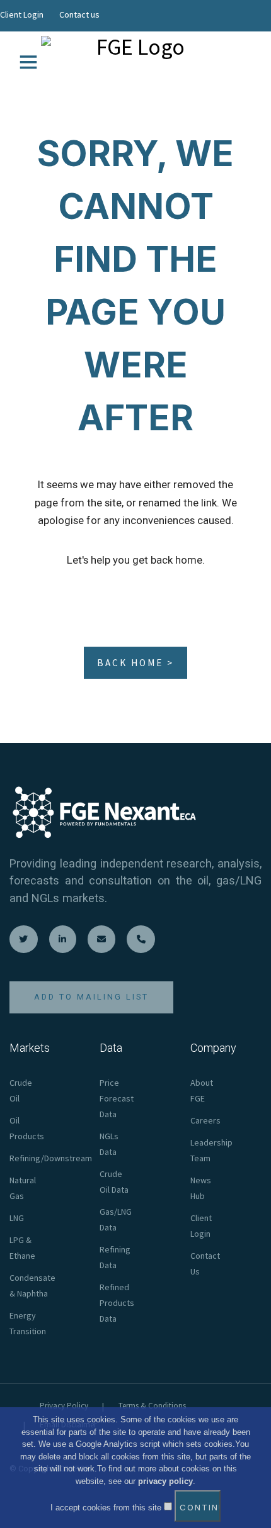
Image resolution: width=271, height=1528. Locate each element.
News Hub (200, 1188)
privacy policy (165, 1481)
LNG (16, 1218)
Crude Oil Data (114, 1181)
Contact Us (205, 1263)
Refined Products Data (117, 1302)
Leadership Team (211, 1150)
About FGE (201, 1090)
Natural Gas (22, 1188)
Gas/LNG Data (116, 1219)
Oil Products (26, 1128)
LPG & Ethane (22, 1247)
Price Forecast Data (117, 1098)
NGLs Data (109, 1143)
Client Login (21, 14)
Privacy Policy (64, 1405)
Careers (205, 1120)
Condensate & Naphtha (32, 1285)
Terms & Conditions (152, 1405)
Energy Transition (27, 1323)
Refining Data (115, 1257)
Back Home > (135, 663)
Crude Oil (20, 1090)
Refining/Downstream (50, 1158)
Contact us (79, 14)
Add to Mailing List (91, 996)
